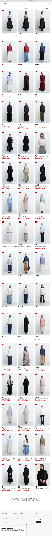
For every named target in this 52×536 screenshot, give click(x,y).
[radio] (2, 33)
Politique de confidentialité (5, 531)
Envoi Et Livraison (4, 518)
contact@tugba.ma (23, 516)
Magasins (14, 517)
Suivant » (27, 493)
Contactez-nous (4, 522)
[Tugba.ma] (4, 3)
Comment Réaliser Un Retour (6, 519)
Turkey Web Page (16, 518)
